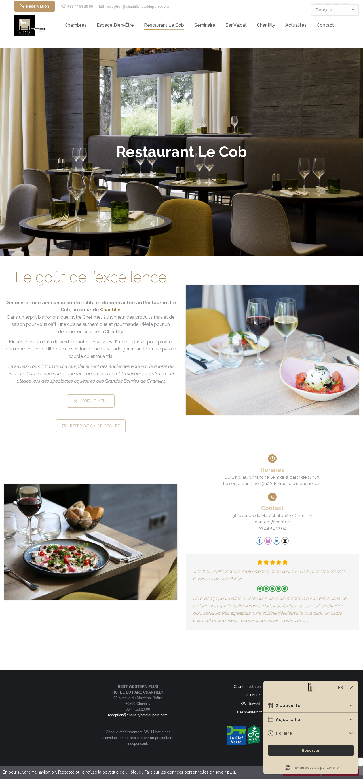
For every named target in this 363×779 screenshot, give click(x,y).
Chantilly (110, 309)
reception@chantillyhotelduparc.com (137, 6)
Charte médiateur (248, 686)
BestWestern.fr (249, 712)
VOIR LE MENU (95, 401)
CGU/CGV (253, 695)
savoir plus (225, 772)
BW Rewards (251, 704)
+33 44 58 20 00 (80, 6)
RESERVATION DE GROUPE (95, 426)
